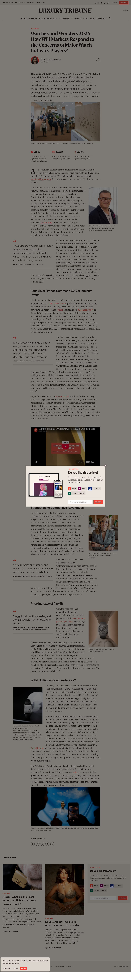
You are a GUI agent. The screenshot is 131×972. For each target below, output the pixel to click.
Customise (6, 968)
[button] (65, 486)
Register (98, 502)
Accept (23, 968)
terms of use (14, 963)
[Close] (105, 465)
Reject (15, 968)
